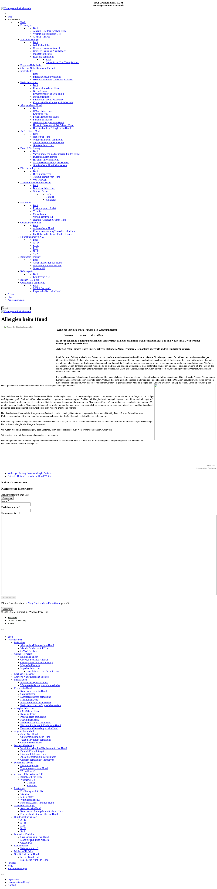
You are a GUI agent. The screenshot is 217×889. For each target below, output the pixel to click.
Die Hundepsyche (29, 765)
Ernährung (19, 788)
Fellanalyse (19, 642)
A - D (23, 819)
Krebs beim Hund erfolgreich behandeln (40, 705)
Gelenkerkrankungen (24, 805)
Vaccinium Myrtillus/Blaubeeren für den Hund (43, 748)
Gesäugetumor (27, 694)
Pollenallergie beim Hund (33, 716)
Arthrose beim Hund (30, 808)
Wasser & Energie (23, 654)
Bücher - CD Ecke (23, 851)
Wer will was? (27, 771)
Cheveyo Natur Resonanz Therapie (31, 676)
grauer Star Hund (29, 734)
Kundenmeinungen (17, 868)
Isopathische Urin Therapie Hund (43, 671)
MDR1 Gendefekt (29, 857)
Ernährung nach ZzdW (31, 791)
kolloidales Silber (29, 656)
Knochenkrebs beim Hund (33, 691)
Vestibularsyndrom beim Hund (35, 739)
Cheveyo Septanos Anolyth (34, 659)
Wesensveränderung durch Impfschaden (40, 685)
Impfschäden (20, 679)
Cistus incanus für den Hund (34, 837)
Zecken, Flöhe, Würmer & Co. (29, 774)
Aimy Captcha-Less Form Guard (44, 603)
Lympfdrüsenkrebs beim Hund (35, 696)
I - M (22, 825)
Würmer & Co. (27, 779)
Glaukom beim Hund (31, 742)
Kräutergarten (21, 845)
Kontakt (11, 623)
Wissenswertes (15, 639)
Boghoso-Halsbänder (24, 674)
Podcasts (12, 862)
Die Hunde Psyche (23, 762)
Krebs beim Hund (23, 688)
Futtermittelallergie (29, 719)
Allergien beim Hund (24, 708)
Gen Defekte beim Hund (26, 854)
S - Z (22, 831)
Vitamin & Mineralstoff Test (34, 648)
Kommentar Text (10, 513)
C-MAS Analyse (28, 651)
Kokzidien (32, 785)
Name (5, 501)
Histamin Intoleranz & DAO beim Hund (40, 725)
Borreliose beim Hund (31, 777)
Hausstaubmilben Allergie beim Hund (39, 728)
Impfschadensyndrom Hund (34, 682)
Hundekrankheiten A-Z (25, 817)
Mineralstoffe (27, 797)
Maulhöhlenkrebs (29, 699)
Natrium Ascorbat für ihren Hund (37, 802)
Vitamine (24, 794)
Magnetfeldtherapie (30, 665)
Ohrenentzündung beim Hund (35, 736)
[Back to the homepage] (16, 8)
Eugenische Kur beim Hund (34, 859)
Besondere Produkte (24, 834)
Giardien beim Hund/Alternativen (37, 759)
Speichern (7, 609)
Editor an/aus (9, 597)
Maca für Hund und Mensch (34, 839)
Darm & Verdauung (24, 745)
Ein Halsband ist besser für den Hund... (40, 814)
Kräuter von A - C (29, 848)
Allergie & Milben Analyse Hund (37, 645)
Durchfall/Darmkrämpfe (32, 751)
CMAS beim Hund (30, 711)
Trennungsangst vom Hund (34, 768)
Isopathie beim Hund (30, 668)
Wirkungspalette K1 (30, 799)
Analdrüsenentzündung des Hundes (38, 757)
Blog (10, 865)
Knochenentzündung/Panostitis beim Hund (41, 811)
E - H (23, 822)
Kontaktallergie (28, 714)
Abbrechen (7, 498)
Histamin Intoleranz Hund (33, 754)
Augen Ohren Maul (24, 731)
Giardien (31, 782)
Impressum (12, 617)
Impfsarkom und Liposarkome (35, 702)
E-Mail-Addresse (10, 507)
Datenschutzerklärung (17, 620)
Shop (10, 636)
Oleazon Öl (26, 842)
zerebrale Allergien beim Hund (35, 722)
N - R (23, 828)
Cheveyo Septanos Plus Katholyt (36, 662)
